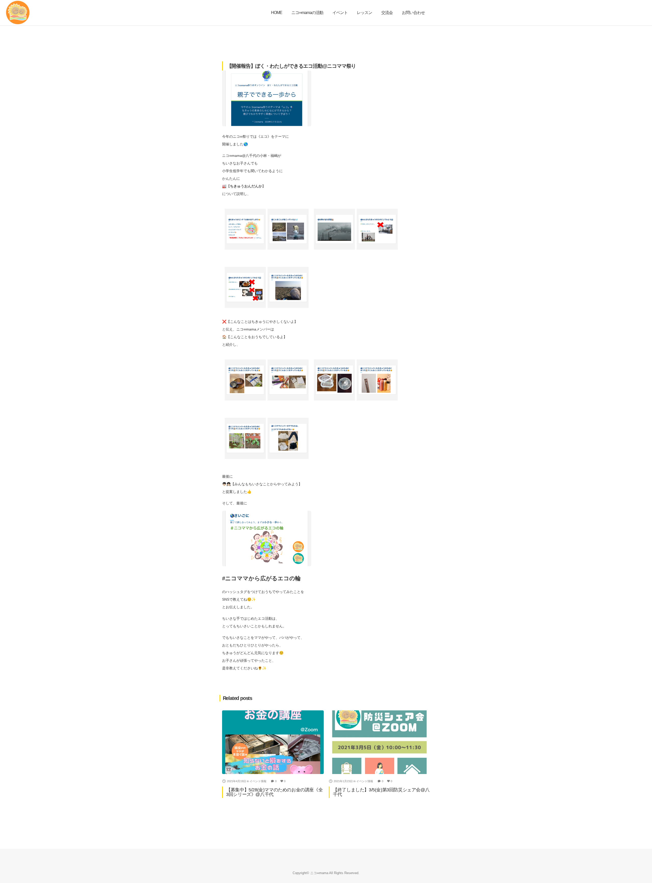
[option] (273, 754)
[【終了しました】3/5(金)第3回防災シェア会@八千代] (379, 742)
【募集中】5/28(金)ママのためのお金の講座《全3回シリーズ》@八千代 (274, 792)
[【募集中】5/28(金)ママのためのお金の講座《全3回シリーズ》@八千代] (273, 742)
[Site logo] (18, 12)
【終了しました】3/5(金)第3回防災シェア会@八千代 (381, 792)
